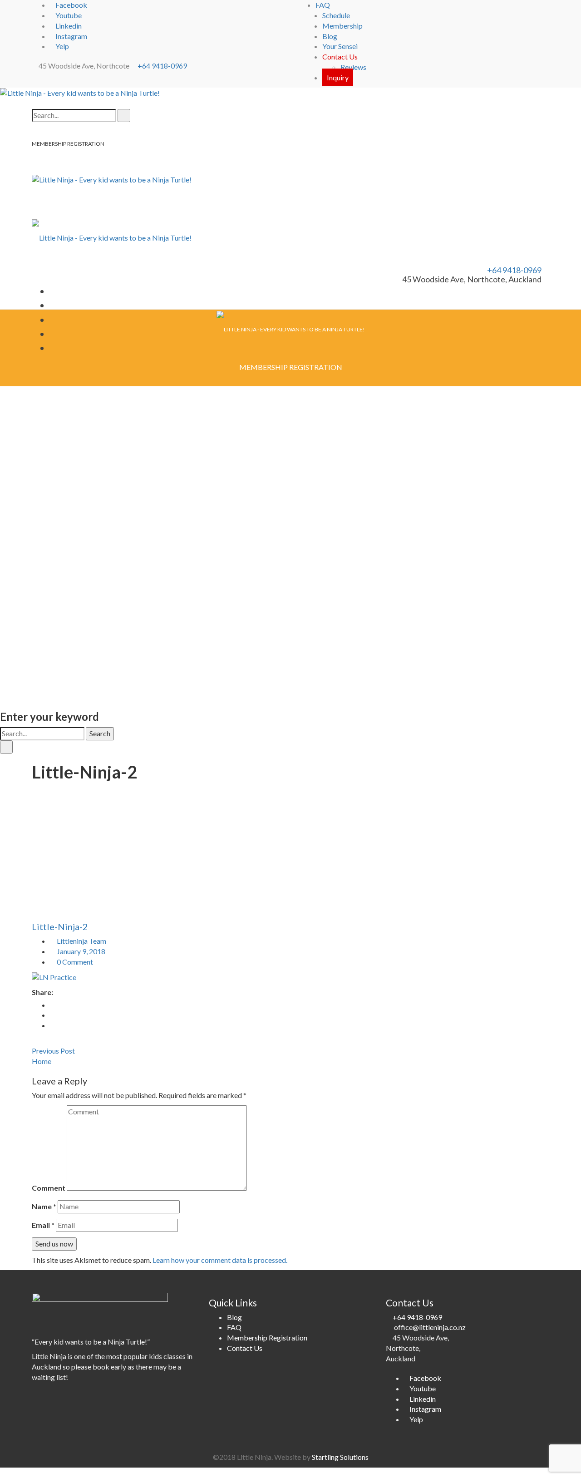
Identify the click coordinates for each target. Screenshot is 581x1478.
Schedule (336, 15)
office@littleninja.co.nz (430, 1327)
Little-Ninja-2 (60, 926)
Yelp (62, 46)
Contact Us (340, 56)
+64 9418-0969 (162, 65)
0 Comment (74, 961)
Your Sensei (340, 46)
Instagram (71, 36)
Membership (342, 25)
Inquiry (338, 77)
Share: (42, 992)
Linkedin (68, 25)
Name (44, 1206)
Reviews (353, 67)
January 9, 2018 (81, 951)
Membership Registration (267, 1337)
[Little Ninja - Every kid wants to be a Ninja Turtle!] (80, 92)
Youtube (68, 15)
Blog (329, 36)
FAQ (322, 4)
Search (99, 733)
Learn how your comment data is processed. (220, 1260)
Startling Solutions (340, 1457)
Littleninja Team (81, 940)
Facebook (71, 4)
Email (43, 1225)
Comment (48, 1187)
